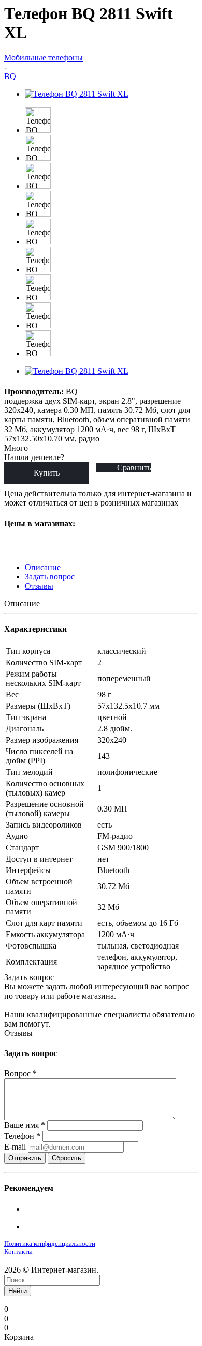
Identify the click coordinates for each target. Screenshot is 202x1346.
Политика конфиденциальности (49, 1243)
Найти (17, 1291)
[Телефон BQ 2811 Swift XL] (76, 93)
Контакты (18, 1252)
